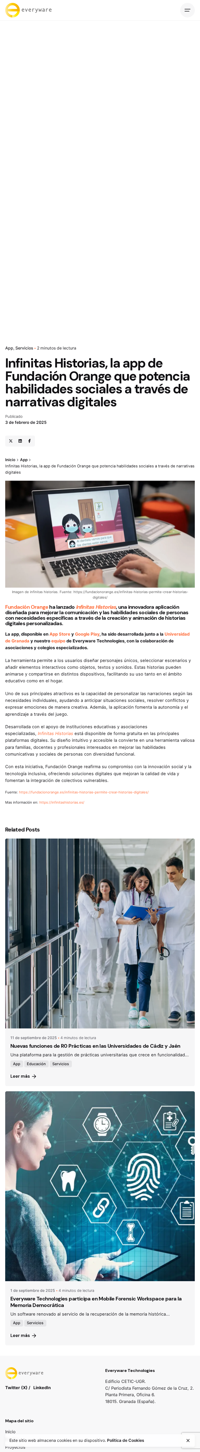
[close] (188, 1440)
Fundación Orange (26, 607)
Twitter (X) (16, 1387)
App (9, 348)
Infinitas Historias (96, 607)
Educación (36, 1064)
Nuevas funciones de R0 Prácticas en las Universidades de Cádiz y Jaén (95, 1046)
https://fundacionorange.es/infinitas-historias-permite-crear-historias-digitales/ (84, 792)
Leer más (20, 1076)
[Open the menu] (187, 10)
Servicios (24, 348)
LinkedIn (42, 1387)
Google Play (87, 634)
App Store (59, 634)
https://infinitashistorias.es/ (61, 802)
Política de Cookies (125, 1440)
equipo (58, 640)
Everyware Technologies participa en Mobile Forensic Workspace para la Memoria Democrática (96, 1302)
